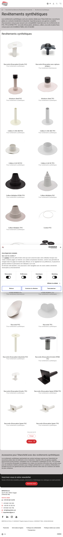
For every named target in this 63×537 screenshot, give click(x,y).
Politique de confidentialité (33, 527)
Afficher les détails (52, 283)
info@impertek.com (10, 510)
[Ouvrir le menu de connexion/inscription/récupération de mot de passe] (53, 3)
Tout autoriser (51, 288)
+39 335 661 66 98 (9, 500)
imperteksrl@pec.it (9, 512)
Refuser (11, 288)
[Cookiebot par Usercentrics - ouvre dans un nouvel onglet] (50, 247)
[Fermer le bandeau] (60, 247)
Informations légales (17, 527)
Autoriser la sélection (31, 288)
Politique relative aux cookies (52, 527)
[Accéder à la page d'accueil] (5, 4)
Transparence (31, 530)
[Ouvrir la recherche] (56, 3)
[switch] (23, 277)
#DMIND (59, 534)
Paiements (6, 527)
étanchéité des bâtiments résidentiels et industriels (18, 9)
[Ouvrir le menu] (60, 4)
